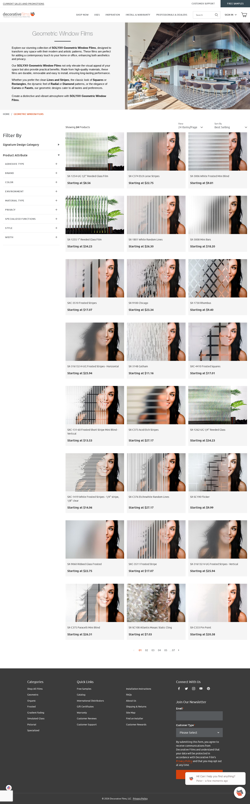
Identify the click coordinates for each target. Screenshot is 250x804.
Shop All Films (35, 688)
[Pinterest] (208, 688)
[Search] (216, 15)
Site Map (130, 712)
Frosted (31, 706)
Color (9, 182)
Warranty (82, 712)
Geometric (32, 694)
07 (172, 650)
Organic (31, 700)
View (180, 123)
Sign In (229, 14)
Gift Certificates (85, 706)
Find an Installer (134, 718)
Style (9, 228)
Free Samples (235, 3)
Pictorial (31, 724)
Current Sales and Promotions (23, 3)
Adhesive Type (14, 163)
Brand (9, 173)
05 (165, 650)
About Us (131, 700)
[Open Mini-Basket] (244, 14)
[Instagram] (194, 688)
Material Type (14, 200)
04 (159, 650)
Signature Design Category (21, 145)
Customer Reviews (87, 718)
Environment (14, 191)
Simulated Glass (35, 718)
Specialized (33, 730)
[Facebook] (179, 688)
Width (9, 237)
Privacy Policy (184, 761)
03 (153, 650)
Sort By (218, 123)
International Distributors (90, 700)
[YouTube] (201, 688)
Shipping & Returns (136, 706)
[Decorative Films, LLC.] (19, 14)
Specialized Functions (20, 218)
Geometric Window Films (28, 114)
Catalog (81, 694)
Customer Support (203, 3)
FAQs (129, 694)
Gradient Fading (35, 712)
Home (6, 114)
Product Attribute (15, 155)
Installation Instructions (138, 688)
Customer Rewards (136, 724)
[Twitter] (186, 688)
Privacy (10, 209)
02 (146, 650)
